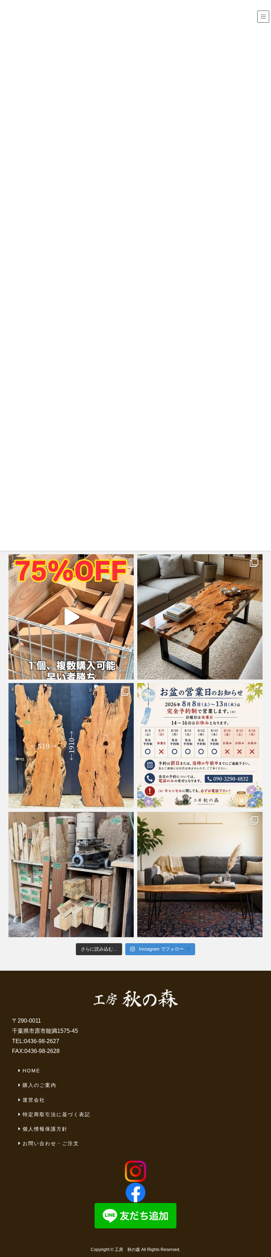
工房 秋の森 (127, 1249)
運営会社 (34, 1100)
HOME (31, 1070)
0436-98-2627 (41, 1041)
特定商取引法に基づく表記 (56, 1114)
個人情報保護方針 (45, 1129)
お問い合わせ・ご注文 (51, 1143)
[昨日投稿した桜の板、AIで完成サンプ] (200, 617)
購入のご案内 (39, 1085)
